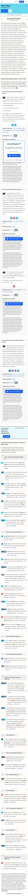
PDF (5, 11)
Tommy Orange (5, 7)
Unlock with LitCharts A (15, 239)
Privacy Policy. (5, 890)
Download (6, 436)
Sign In (16, 1)
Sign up (21, 1)
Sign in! (20, 160)
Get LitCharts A (15, 155)
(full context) (22, 497)
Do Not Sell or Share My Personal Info (14, 893)
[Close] (26, 871)
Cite (15, 135)
